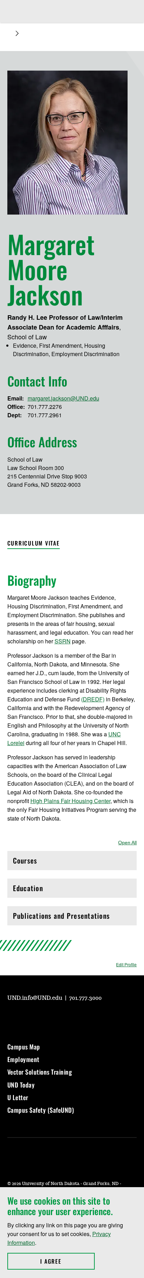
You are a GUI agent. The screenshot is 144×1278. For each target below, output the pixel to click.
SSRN (63, 641)
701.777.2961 (45, 415)
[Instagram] (29, 1017)
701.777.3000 (85, 998)
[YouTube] (12, 1017)
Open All (127, 842)
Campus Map (23, 1046)
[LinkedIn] (62, 1017)
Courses (43, 862)
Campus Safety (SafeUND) (40, 1109)
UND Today (21, 1084)
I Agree (67, 1261)
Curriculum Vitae (33, 543)
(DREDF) (93, 699)
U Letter (17, 1097)
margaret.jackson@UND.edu (63, 398)
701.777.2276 (45, 407)
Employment (23, 1059)
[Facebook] (46, 1017)
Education (43, 890)
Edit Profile (126, 964)
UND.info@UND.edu (35, 998)
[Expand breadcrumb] (17, 33)
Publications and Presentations (61, 917)
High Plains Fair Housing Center (70, 801)
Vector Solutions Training (39, 1071)
